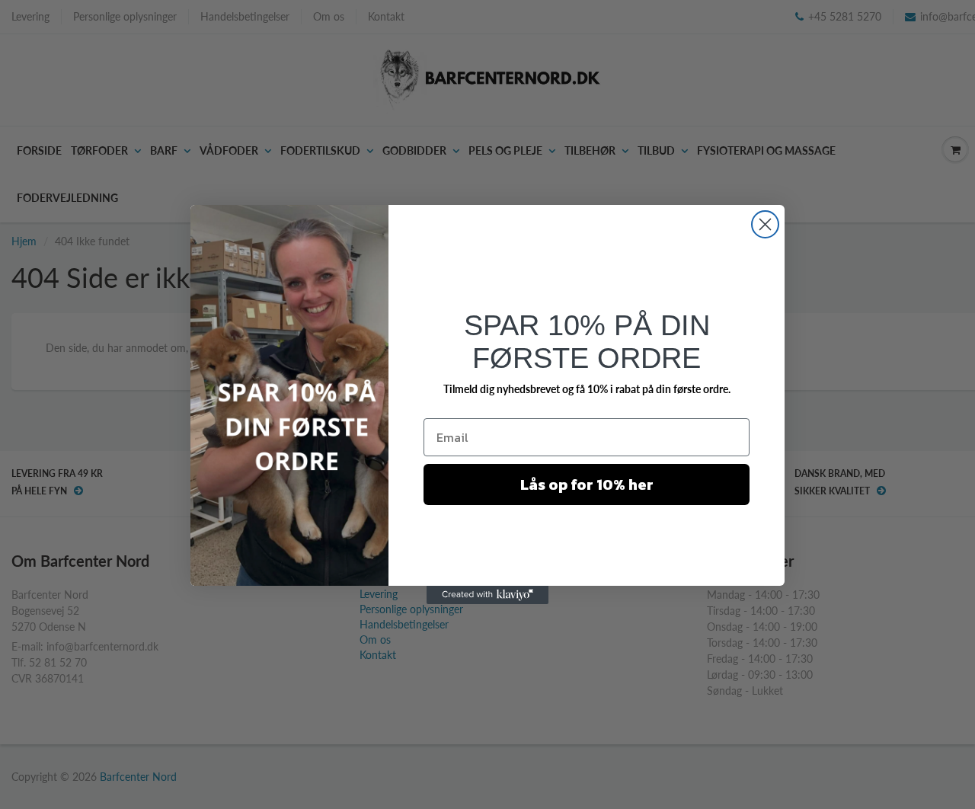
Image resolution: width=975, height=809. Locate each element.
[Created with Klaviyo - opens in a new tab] (487, 595)
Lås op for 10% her (587, 484)
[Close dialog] (765, 224)
